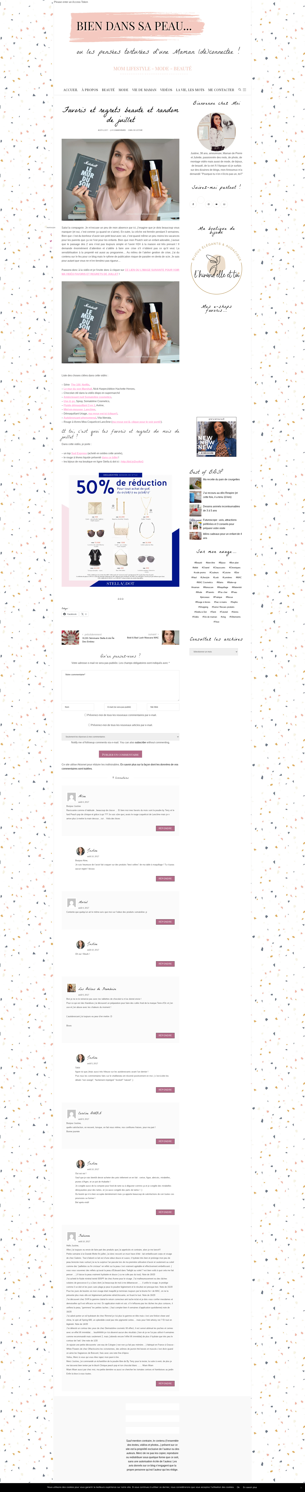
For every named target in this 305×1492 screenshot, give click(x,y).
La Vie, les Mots (190, 90)
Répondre (165, 828)
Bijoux (223, 562)
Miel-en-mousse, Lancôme (79, 409)
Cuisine (227, 572)
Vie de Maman (144, 90)
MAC (239, 577)
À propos (90, 90)
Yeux (217, 622)
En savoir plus (250, 1487)
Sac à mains (221, 602)
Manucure (208, 587)
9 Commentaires (119, 130)
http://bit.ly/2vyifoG (132, 461)
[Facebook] (193, 204)
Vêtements (236, 617)
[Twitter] (201, 204)
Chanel (206, 567)
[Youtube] (217, 204)
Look (216, 577)
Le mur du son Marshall (78, 388)
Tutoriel (224, 612)
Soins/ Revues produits (223, 607)
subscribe (140, 742)
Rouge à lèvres (203, 602)
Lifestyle (205, 577)
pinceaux (205, 597)
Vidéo (196, 617)
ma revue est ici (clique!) (102, 413)
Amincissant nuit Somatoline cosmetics (87, 397)
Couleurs (215, 572)
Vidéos (166, 90)
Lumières (228, 577)
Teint (214, 612)
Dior (237, 572)
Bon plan (234, 562)
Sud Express (79, 453)
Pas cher (223, 592)
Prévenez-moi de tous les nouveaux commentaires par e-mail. (122, 715)
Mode (124, 90)
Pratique (218, 597)
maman (196, 587)
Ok (238, 1487)
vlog (224, 617)
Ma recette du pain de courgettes (221, 479)
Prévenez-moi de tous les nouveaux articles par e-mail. (122, 725)
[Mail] (224, 204)
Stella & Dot (201, 612)
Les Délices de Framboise (97, 989)
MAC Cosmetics (205, 582)
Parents (210, 592)
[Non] (301, 1487)
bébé (196, 567)
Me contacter (221, 90)
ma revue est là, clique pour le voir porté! (136, 422)
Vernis (235, 612)
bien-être (211, 562)
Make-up (232, 582)
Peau (234, 592)
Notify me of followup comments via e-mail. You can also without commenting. (120, 742)
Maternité (237, 587)
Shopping (204, 607)
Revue (230, 597)
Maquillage (223, 587)
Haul (195, 577)
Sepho (235, 602)
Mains (220, 582)
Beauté (108, 90)
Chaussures (219, 567)
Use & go (69, 401)
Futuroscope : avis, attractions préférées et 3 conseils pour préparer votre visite (220, 524)
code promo (200, 572)
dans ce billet (110, 457)
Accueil (70, 90)
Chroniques (235, 567)
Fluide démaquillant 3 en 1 (79, 405)
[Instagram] (209, 204)
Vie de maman (210, 617)
